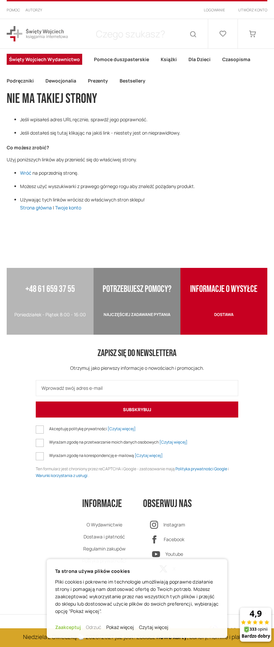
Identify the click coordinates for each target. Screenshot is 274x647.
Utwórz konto (252, 9)
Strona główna (36, 207)
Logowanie (214, 9)
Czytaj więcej (153, 627)
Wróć (25, 173)
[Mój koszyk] (253, 34)
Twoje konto (68, 207)
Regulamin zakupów (104, 548)
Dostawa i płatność (104, 536)
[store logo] (37, 34)
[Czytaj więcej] (122, 429)
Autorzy (33, 9)
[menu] (137, 70)
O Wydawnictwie (104, 524)
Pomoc (13, 9)
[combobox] (130, 33)
